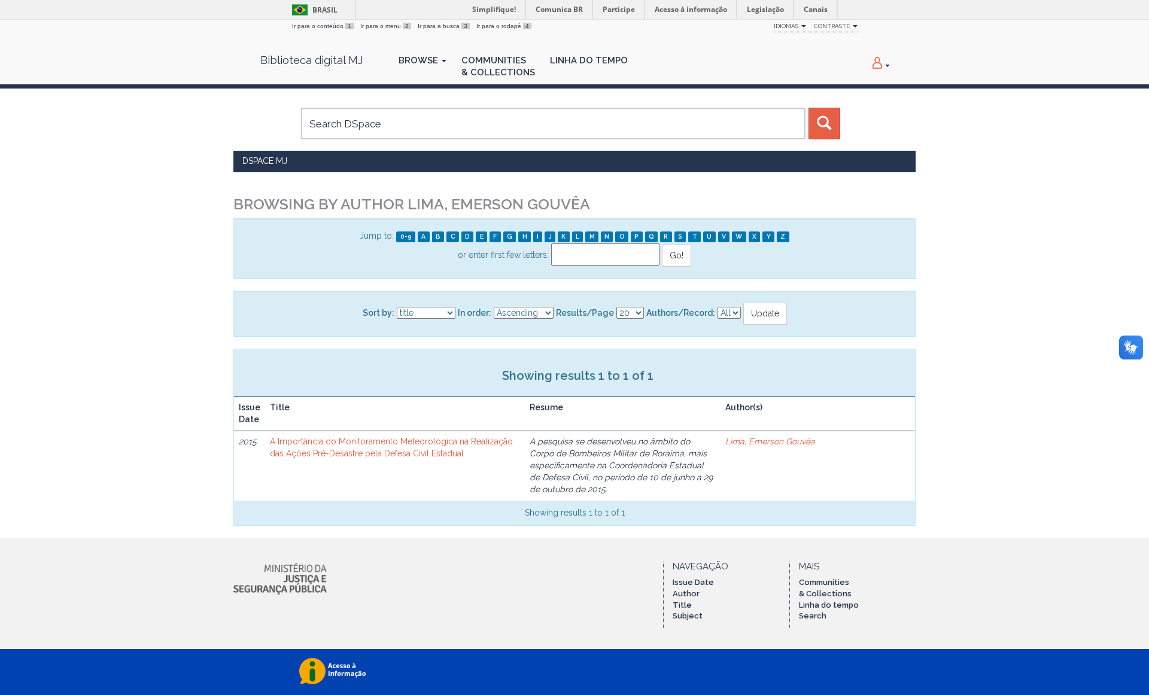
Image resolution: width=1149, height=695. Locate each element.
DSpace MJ (264, 161)
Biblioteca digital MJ (311, 60)
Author (686, 593)
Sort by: (378, 313)
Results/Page (585, 313)
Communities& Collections (498, 66)
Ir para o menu (384, 26)
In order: (474, 313)
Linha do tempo (829, 604)
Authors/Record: (680, 313)
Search (812, 615)
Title (682, 604)
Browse (419, 60)
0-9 (406, 236)
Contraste (833, 26)
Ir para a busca (442, 26)
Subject (688, 615)
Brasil (312, 10)
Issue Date (693, 582)
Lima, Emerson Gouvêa (770, 441)
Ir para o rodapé (502, 26)
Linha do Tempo (589, 60)
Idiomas (787, 26)
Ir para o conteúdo (321, 26)
